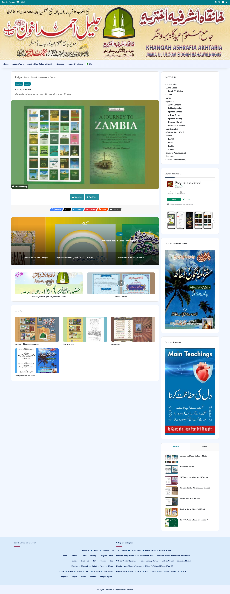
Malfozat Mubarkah (176, 125)
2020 (160, 571)
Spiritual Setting (175, 119)
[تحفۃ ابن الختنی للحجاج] (171, 512)
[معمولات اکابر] (171, 469)
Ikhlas (70, 571)
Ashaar (169, 95)
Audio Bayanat (174, 105)
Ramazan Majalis (184, 561)
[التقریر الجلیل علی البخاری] (171, 480)
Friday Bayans (150, 550)
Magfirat (74, 566)
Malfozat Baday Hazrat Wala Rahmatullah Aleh (134, 555)
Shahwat (92, 576)
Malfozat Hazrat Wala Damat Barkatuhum (173, 555)
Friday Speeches (175, 108)
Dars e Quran (122, 550)
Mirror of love (115, 344)
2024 (131, 571)
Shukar (74, 561)
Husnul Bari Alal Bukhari (190, 498)
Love (102, 566)
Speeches (170, 101)
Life (94, 561)
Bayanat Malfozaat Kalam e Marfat (193, 456)
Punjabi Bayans (106, 576)
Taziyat (103, 561)
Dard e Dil (84, 561)
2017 (179, 571)
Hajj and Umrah (107, 555)
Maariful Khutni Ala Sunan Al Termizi (195, 488)
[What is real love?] (85, 329)
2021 (154, 571)
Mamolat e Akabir (187, 466)
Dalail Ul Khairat (175, 91)
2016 (184, 571)
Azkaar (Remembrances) (176, 160)
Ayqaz (168, 98)
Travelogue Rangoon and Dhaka (25, 375)
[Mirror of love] (133, 329)
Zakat (84, 555)
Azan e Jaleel (171, 84)
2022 (146, 571)
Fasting (93, 555)
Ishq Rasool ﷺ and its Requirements (26, 344)
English (34, 77)
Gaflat (94, 566)
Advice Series (174, 115)
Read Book (93, 197)
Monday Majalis (165, 550)
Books (26, 77)
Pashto (171, 146)
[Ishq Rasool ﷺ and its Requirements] (37, 329)
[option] (38, 258)
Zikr (87, 571)
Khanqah (60, 64)
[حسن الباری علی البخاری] (171, 501)
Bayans (121, 571)
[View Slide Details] (190, 205)
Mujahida (64, 576)
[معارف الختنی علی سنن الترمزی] (171, 490)
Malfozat (170, 156)
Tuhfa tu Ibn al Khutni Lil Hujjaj (109, 240)
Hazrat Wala (17, 64)
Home (6, 64)
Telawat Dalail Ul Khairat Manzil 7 (194, 520)
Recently (176, 446)
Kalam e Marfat (175, 122)
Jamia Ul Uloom (76, 64)
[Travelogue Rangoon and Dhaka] (37, 360)
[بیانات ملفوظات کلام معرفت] (171, 458)
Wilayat (97, 571)
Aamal (61, 571)
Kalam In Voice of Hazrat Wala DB (159, 566)
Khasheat (85, 550)
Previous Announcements (176, 153)
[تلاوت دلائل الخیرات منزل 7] (171, 522)
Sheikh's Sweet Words (175, 132)
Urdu (110, 234)
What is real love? (68, 344)
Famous (204, 446)
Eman (64, 555)
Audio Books (171, 88)
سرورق (19, 77)
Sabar (96, 550)
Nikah (83, 576)
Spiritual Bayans (175, 112)
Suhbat (79, 571)
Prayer (74, 555)
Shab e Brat (108, 571)
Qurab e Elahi (108, 550)
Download (78, 197)
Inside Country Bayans (149, 561)
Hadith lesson (136, 550)
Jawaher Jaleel (172, 129)
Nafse (110, 566)
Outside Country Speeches (126, 561)
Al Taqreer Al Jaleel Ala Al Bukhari (194, 477)
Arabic (171, 149)
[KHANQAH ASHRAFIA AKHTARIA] (115, 32)
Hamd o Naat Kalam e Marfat (39, 64)
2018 (173, 571)
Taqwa (74, 576)
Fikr (111, 561)
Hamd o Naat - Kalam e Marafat (128, 566)
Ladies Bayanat (168, 561)
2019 (167, 571)
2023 (139, 571)
